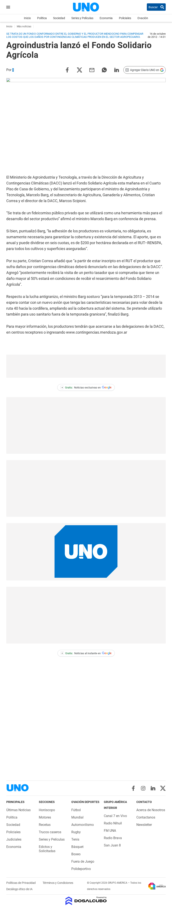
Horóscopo (47, 810)
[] (13, 70)
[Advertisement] (86, 366)
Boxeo (76, 854)
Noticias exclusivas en (81, 387)
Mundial (77, 817)
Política (42, 18)
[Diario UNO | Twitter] (163, 788)
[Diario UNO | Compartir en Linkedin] (116, 70)
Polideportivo (81, 869)
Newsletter (144, 825)
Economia (106, 18)
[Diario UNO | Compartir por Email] (91, 70)
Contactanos (145, 817)
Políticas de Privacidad (21, 882)
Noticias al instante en (81, 653)
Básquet (77, 847)
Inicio (27, 18)
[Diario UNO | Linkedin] (153, 788)
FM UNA (110, 831)
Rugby (76, 832)
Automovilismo (82, 825)
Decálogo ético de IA (19, 889)
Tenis (75, 839)
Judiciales (13, 839)
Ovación (142, 18)
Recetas (45, 825)
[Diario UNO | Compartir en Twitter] (79, 70)
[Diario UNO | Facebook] (133, 788)
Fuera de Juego (82, 861)
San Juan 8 (112, 845)
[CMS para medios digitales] (86, 901)
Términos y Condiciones (58, 882)
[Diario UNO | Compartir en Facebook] (67, 70)
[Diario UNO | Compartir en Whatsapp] (104, 70)
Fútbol (76, 810)
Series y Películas (82, 18)
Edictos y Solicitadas (47, 849)
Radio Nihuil (113, 823)
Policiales (125, 18)
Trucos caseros (50, 832)
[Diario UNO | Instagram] (143, 788)
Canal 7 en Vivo (115, 816)
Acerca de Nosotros (150, 810)
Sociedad (59, 18)
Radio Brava (113, 838)
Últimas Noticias (18, 810)
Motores (45, 817)
